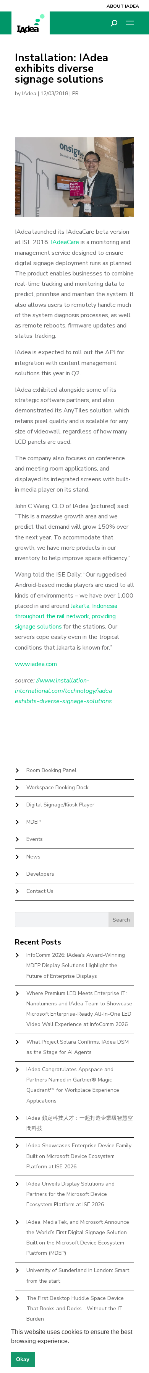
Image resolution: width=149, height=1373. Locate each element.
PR (75, 93)
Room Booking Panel (51, 770)
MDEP (33, 822)
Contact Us (39, 891)
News (33, 856)
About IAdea (123, 6)
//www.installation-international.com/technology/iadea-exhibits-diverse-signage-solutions (65, 690)
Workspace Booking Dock (57, 787)
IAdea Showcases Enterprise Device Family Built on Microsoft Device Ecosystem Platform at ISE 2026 (78, 1156)
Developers (40, 874)
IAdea (29, 93)
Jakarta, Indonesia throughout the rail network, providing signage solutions (66, 616)
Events (34, 839)
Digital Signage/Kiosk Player (60, 804)
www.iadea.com (36, 664)
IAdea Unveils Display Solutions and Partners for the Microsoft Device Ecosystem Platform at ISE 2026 (70, 1194)
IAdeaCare (65, 242)
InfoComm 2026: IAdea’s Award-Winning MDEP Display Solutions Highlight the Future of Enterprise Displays (75, 965)
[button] (72, 1341)
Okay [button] (22, 1359)
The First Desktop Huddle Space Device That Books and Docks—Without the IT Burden (75, 1309)
